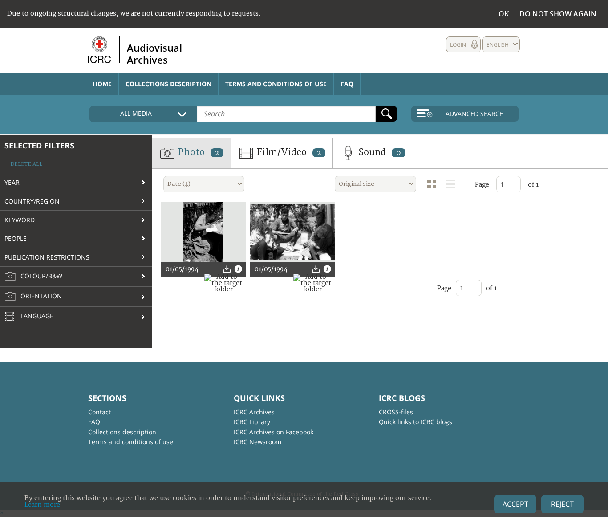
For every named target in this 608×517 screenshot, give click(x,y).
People (15, 238)
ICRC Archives (254, 412)
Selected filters (39, 145)
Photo (197, 152)
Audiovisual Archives (154, 53)
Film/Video (287, 152)
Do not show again (557, 14)
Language (36, 316)
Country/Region (32, 201)
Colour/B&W (40, 276)
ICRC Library (252, 421)
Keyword (19, 220)
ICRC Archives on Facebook (273, 432)
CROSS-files (396, 412)
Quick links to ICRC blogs (415, 421)
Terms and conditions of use (276, 84)
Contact (99, 412)
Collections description (168, 84)
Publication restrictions (46, 257)
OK (504, 14)
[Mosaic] (431, 184)
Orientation (40, 296)
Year (12, 182)
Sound (378, 152)
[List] (450, 184)
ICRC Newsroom (257, 441)
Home (102, 84)
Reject (562, 504)
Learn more (42, 505)
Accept (515, 504)
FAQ (346, 84)
